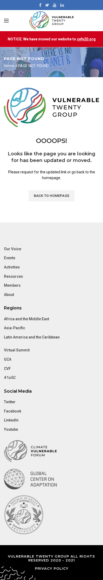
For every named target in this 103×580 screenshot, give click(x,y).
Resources (13, 276)
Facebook (12, 411)
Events (9, 258)
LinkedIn (11, 420)
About (9, 295)
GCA (7, 359)
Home (9, 66)
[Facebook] (40, 5)
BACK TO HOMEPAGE (51, 196)
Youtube (11, 429)
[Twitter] (47, 5)
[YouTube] (54, 5)
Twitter (10, 402)
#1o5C (10, 377)
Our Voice (12, 249)
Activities (12, 267)
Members (12, 285)
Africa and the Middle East (26, 319)
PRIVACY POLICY (51, 568)
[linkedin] (62, 5)
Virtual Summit (17, 350)
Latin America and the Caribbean (32, 337)
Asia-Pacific (14, 328)
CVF (7, 368)
